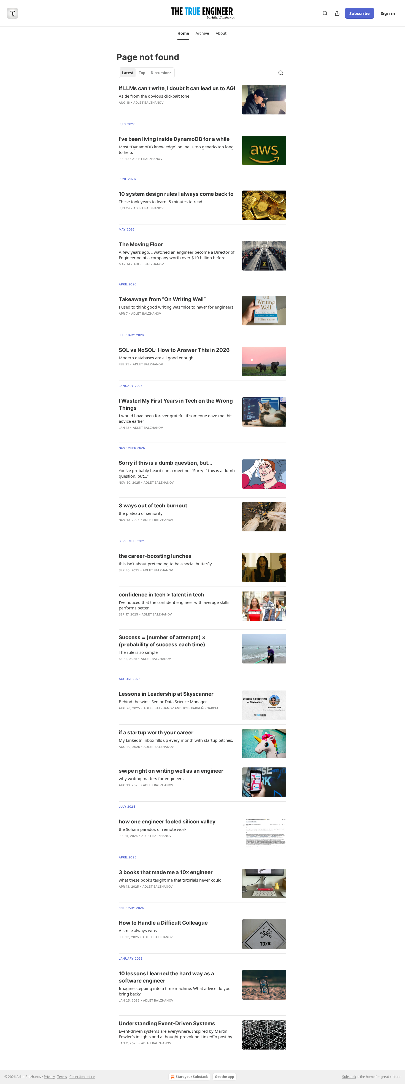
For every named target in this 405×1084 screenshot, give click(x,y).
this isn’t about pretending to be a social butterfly (165, 563)
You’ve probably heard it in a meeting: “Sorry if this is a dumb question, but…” (177, 473)
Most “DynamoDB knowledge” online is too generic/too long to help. (176, 149)
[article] (202, 100)
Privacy (49, 1076)
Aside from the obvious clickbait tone (154, 96)
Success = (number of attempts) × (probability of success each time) (162, 641)
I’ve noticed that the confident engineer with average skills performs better (174, 605)
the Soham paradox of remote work (153, 829)
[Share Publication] (337, 13)
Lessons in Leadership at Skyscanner (166, 694)
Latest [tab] (127, 72)
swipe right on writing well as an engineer (171, 771)
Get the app (224, 1076)
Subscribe (359, 13)
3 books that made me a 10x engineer (166, 872)
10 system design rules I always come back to (176, 194)
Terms (62, 1076)
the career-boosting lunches (155, 556)
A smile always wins (138, 930)
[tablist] (147, 72)
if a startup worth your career (156, 732)
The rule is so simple (138, 652)
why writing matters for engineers (151, 778)
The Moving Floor (141, 244)
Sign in (388, 13)
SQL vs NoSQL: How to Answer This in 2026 (174, 350)
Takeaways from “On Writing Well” (162, 299)
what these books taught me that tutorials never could (170, 880)
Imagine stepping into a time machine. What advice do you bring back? (175, 991)
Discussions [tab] (161, 72)
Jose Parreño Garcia (200, 708)
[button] (183, 33)
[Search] (325, 13)
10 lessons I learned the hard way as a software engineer (166, 977)
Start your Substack (192, 1076)
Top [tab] (142, 72)
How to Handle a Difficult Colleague (163, 923)
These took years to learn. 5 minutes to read (160, 201)
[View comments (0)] (160, 166)
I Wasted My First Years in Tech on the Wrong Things (176, 404)
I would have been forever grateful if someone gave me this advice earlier (175, 418)
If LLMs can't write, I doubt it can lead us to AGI (177, 88)
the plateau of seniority (141, 513)
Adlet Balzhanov (148, 103)
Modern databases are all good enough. (157, 357)
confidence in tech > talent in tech (161, 594)
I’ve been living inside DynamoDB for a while (174, 139)
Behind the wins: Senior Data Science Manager (163, 701)
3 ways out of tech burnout (153, 505)
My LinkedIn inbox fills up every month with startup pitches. (176, 740)
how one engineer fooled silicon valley (167, 821)
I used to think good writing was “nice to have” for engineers (176, 307)
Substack (349, 1076)
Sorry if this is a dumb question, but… (165, 463)
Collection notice (82, 1076)
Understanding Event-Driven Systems (167, 1023)
